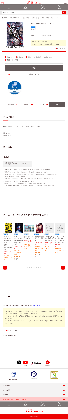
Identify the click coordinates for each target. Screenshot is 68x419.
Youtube (25, 365)
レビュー (41, 104)
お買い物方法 (6, 385)
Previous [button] (5, 268)
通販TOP (4, 18)
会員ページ (25, 8)
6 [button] (34, 267)
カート (59, 8)
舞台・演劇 (35, 18)
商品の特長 (11, 104)
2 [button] (27, 267)
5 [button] (33, 267)
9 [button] (40, 267)
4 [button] (31, 267)
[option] (8, 243)
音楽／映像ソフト (15, 18)
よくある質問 (6, 390)
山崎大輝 (33, 29)
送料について (21, 57)
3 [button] (29, 267)
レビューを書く (61, 48)
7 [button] (36, 267)
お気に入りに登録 (34, 74)
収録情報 (26, 104)
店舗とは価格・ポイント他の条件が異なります (15, 399)
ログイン (65, 3)
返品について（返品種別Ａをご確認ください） (41, 57)
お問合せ (5, 394)
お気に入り (42, 8)
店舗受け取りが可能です (13, 60)
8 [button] (38, 267)
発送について (10, 57)
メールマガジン (47, 365)
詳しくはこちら (37, 305)
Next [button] (63, 268)
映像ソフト (26, 18)
